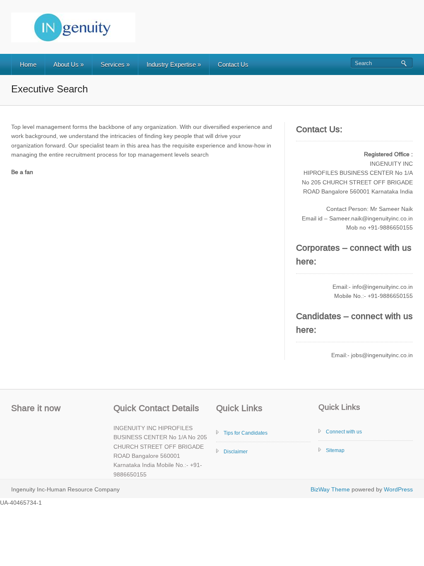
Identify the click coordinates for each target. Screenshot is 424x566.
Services (115, 64)
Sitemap (335, 450)
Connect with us (344, 432)
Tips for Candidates (245, 433)
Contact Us (233, 64)
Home (28, 64)
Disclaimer (236, 452)
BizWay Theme (330, 489)
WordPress (398, 489)
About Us (68, 64)
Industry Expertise (174, 64)
